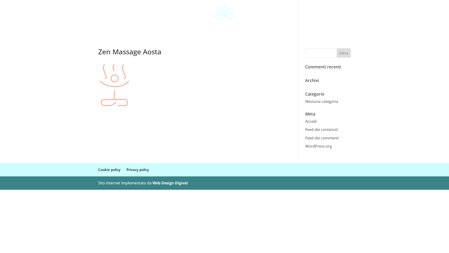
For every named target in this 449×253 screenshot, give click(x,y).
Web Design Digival (170, 183)
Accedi (311, 121)
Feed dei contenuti (321, 129)
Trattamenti (253, 26)
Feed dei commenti (322, 138)
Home (164, 26)
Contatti (283, 26)
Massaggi (226, 26)
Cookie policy (109, 169)
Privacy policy (138, 169)
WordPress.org (318, 146)
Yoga (203, 26)
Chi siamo (183, 26)
